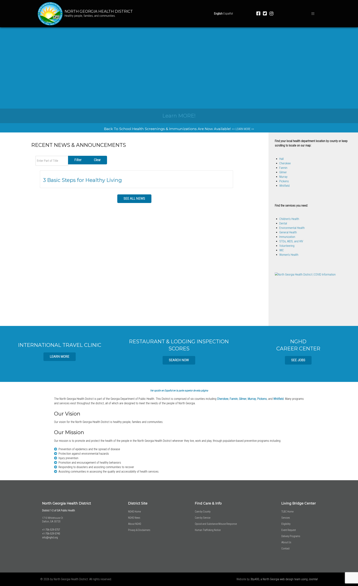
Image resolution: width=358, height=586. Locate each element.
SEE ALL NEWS (134, 198)
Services (285, 517)
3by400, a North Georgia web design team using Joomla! (284, 579)
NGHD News (134, 517)
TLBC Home (287, 511)
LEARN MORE (59, 356)
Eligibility (286, 523)
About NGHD (134, 523)
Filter (77, 160)
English (218, 13)
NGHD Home (134, 511)
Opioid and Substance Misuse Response (216, 523)
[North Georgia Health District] (50, 13)
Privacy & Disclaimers (139, 530)
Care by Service (202, 517)
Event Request (288, 530)
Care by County (203, 511)
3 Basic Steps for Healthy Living (82, 180)
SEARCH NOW (179, 360)
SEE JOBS (298, 360)
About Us (286, 542)
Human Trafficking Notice (208, 530)
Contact (285, 548)
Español (228, 13)
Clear (97, 160)
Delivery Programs (290, 536)
